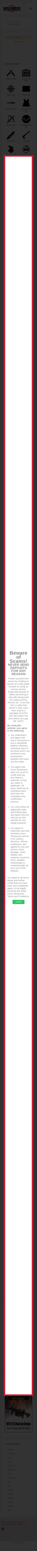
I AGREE (18, 902)
